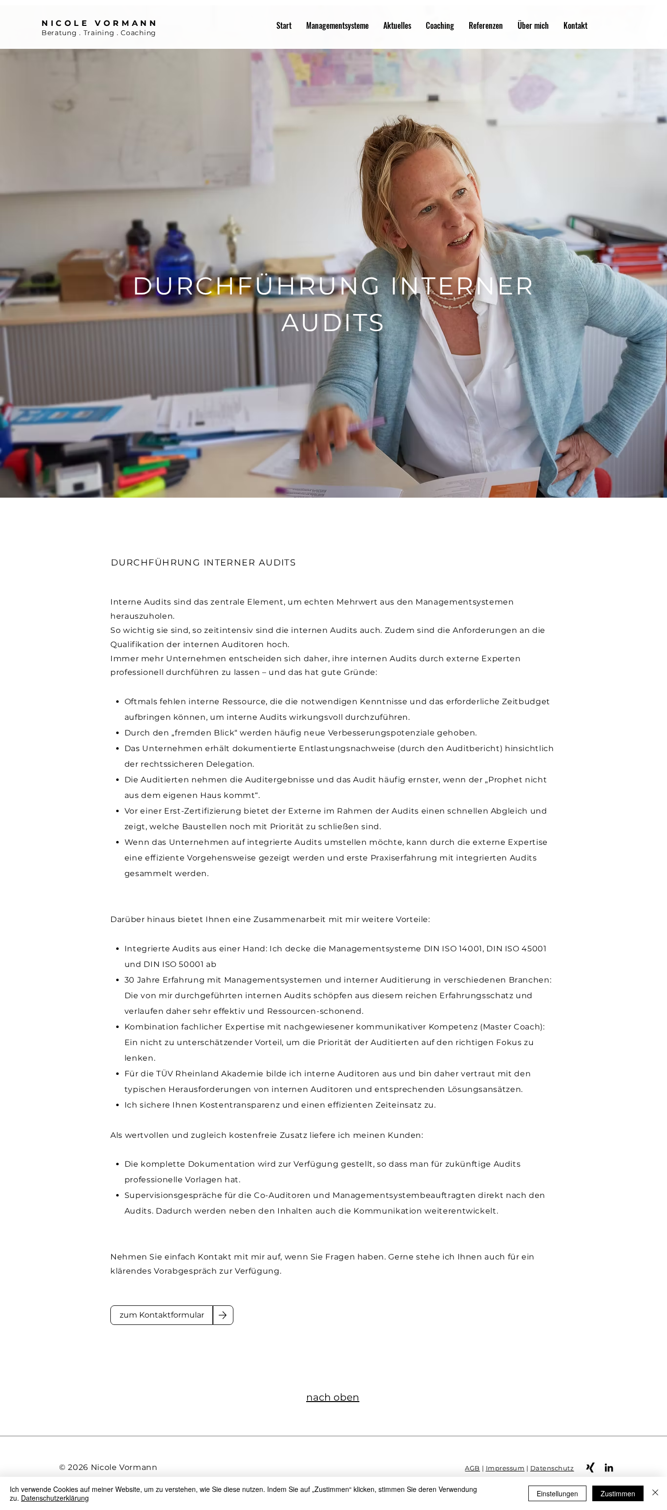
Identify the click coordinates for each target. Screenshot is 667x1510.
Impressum (505, 1468)
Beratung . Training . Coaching (99, 32)
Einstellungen (557, 1493)
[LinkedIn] (609, 1467)
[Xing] (590, 1467)
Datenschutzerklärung (55, 1498)
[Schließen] (655, 1493)
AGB (472, 1468)
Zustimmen (618, 1493)
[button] (337, 25)
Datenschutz (552, 1468)
